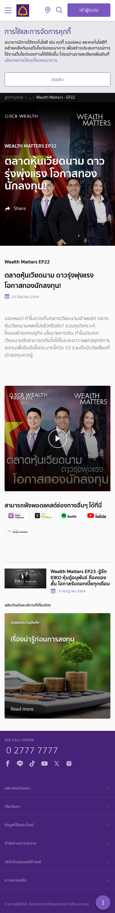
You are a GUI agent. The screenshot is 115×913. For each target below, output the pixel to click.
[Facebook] (8, 763)
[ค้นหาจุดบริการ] (47, 10)
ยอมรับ (57, 79)
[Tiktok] (32, 763)
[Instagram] (69, 763)
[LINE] (20, 763)
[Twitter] (57, 763)
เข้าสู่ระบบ (88, 9)
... (29, 97)
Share (19, 208)
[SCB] (22, 10)
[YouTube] (44, 763)
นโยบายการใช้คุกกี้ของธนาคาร (31, 60)
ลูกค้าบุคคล (14, 97)
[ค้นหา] (59, 10)
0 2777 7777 (32, 749)
